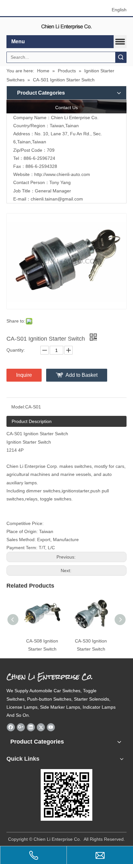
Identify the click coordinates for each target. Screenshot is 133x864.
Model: (18, 406)
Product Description (32, 421)
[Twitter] (41, 727)
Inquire (24, 375)
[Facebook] (11, 727)
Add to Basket (81, 375)
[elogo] (66, 26)
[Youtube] (51, 727)
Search (120, 57)
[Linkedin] (31, 727)
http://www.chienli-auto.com (62, 174)
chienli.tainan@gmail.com (57, 198)
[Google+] (21, 727)
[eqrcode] (66, 795)
